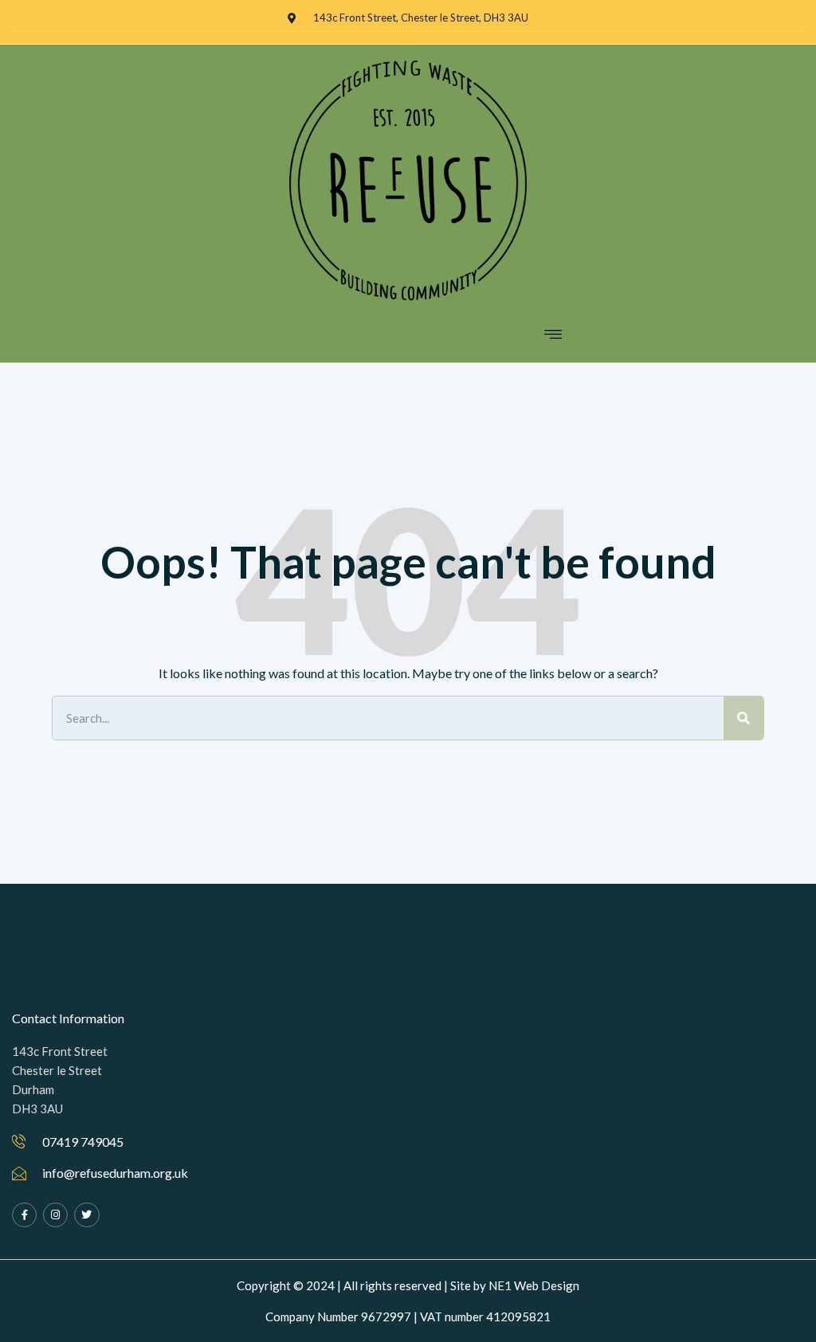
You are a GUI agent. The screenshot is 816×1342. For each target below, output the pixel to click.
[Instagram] (55, 1215)
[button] (553, 333)
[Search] (743, 718)
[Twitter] (86, 1215)
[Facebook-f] (24, 1215)
